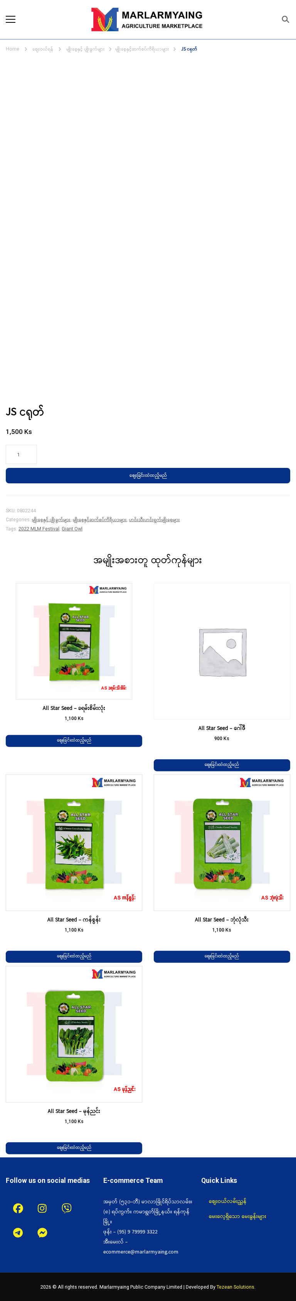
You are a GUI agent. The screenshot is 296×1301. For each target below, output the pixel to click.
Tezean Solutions (235, 1287)
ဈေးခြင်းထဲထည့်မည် (148, 475)
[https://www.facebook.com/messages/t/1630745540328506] (42, 1233)
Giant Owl (72, 529)
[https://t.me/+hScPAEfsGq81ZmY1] (18, 1233)
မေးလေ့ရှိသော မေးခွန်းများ (237, 1216)
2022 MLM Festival (38, 529)
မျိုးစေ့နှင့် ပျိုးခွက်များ (51, 519)
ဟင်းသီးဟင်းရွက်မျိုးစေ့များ (154, 519)
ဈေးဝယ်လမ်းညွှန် (228, 1201)
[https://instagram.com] (42, 1209)
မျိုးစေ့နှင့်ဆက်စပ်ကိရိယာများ (100, 519)
